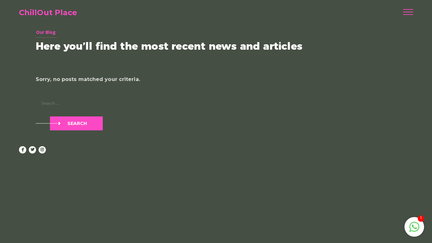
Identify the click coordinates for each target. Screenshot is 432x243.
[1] (414, 230)
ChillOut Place (48, 12)
